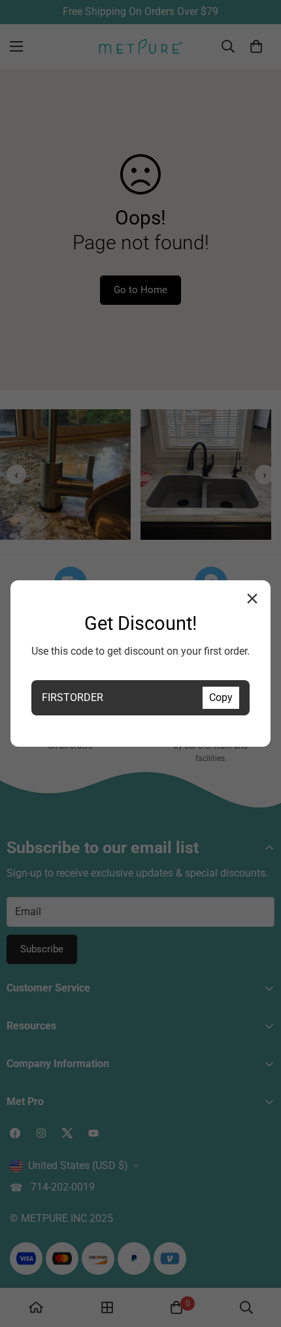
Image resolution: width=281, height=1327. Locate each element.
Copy (221, 697)
